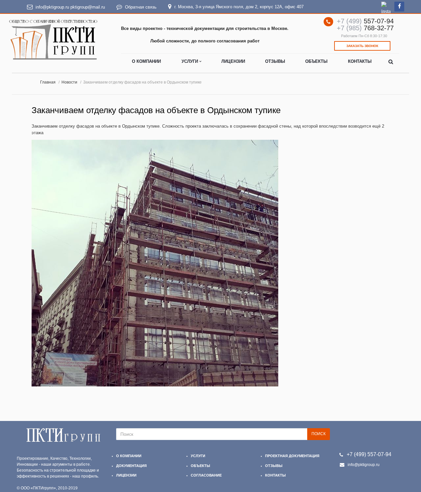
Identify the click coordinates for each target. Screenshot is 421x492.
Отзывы (275, 61)
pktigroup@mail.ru (87, 7)
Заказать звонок (362, 46)
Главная (48, 82)
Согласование (206, 475)
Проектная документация (292, 456)
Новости (69, 82)
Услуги (190, 61)
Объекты (316, 61)
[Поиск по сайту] (390, 62)
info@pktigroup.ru (52, 7)
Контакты (360, 61)
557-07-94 (365, 21)
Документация (131, 466)
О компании (146, 61)
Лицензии (233, 61)
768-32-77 (365, 28)
